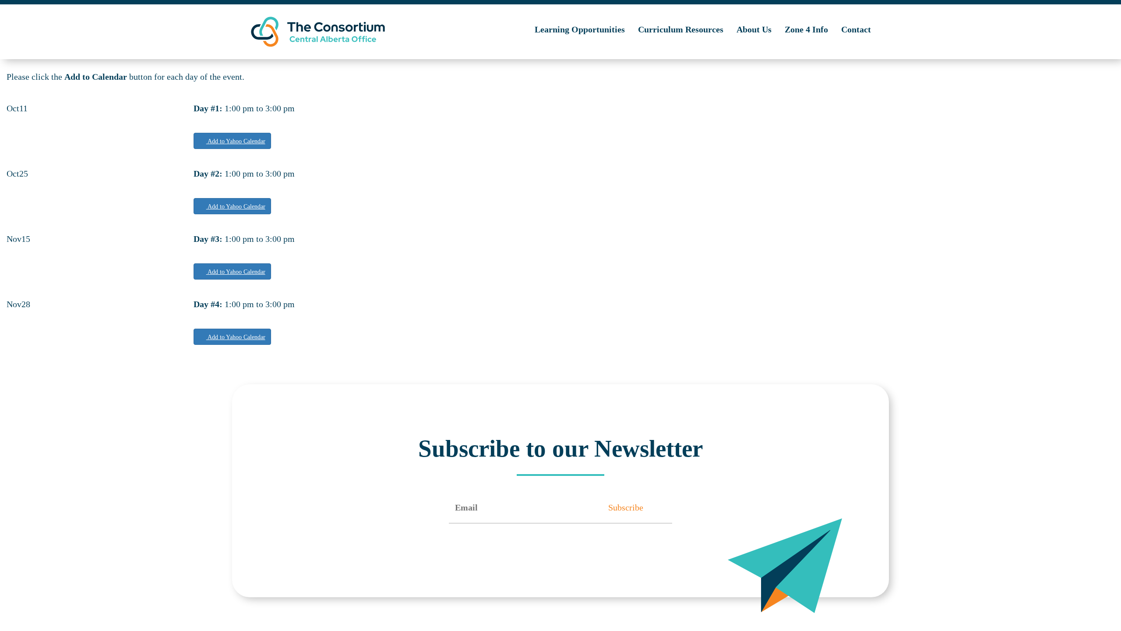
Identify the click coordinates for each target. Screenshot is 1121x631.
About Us (754, 29)
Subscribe (625, 507)
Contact (856, 29)
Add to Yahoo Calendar (235, 141)
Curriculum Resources (680, 29)
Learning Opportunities (580, 29)
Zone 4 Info (806, 29)
